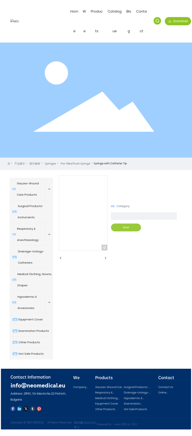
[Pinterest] (39, 408)
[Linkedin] (19, 408)
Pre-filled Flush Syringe (75, 163)
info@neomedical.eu (37, 385)
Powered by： (105, 424)
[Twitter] (26, 408)
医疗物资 (35, 163)
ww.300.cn (123, 424)
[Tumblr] (32, 408)
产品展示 (19, 163)
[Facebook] (12, 408)
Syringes (50, 163)
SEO (134, 424)
